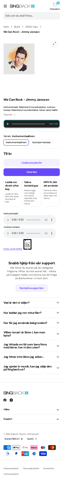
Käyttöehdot (48, 468)
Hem (6, 26)
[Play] (7, 124)
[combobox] (32, 16)
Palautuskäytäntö (11, 468)
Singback (14, 434)
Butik (17, 26)
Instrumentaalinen (17, 143)
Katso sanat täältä (13, 248)
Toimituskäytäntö (11, 474)
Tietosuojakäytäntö (31, 468)
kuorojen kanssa (42, 143)
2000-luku (31, 26)
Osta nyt (32, 172)
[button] (5, 6)
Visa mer (8, 114)
